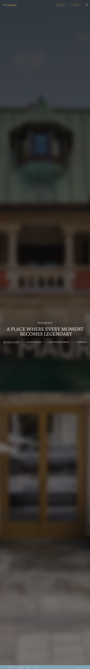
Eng (78, 667)
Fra (82, 667)
